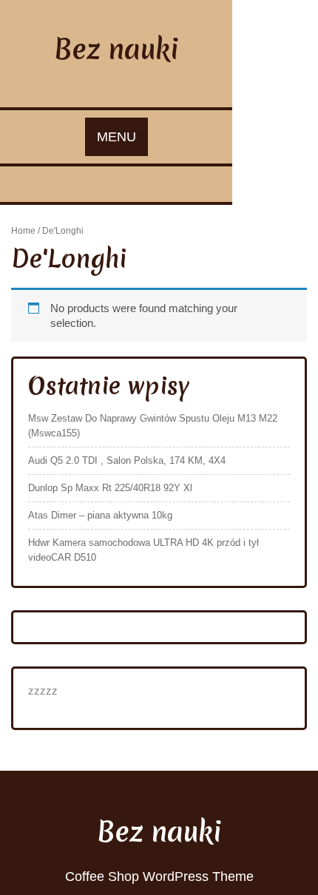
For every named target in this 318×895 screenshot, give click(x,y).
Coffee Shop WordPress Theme (159, 876)
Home (23, 231)
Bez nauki (116, 49)
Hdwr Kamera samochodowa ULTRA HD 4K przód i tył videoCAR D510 (143, 550)
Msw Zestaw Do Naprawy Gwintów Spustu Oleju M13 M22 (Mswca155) (152, 426)
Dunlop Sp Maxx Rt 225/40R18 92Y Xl (110, 487)
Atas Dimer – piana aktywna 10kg (100, 515)
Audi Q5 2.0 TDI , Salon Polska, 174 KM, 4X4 (127, 460)
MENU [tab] (116, 136)
